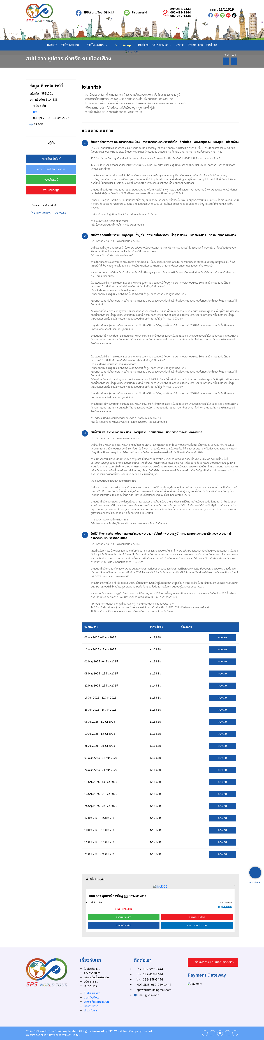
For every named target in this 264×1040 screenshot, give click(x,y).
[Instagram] (216, 15)
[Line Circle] (222, 15)
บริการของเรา (160, 45)
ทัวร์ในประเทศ (95, 45)
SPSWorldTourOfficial (98, 12)
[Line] (220, 1033)
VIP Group (123, 45)
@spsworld (139, 12)
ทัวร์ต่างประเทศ (70, 45)
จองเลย (222, 637)
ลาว (35, 112)
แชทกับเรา (255, 882)
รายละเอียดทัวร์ (123, 925)
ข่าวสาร (180, 45)
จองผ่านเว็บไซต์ (197, 917)
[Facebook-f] (205, 1033)
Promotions (195, 45)
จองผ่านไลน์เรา (123, 917)
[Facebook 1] (210, 15)
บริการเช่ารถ (91, 981)
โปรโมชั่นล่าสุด (92, 968)
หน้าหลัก (52, 45)
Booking (143, 45)
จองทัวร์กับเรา (92, 973)
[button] (226, 61)
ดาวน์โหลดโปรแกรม (197, 925)
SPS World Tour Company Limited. (56, 1031)
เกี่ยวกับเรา (90, 986)
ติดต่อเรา (211, 45)
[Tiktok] (234, 15)
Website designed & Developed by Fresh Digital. (53, 1035)
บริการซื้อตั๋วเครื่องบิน (96, 977)
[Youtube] (228, 15)
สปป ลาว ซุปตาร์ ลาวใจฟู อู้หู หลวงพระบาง (117, 896)
